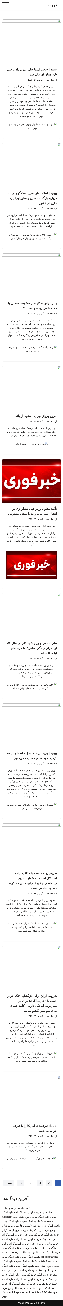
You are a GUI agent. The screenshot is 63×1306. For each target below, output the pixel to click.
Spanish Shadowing (47, 1261)
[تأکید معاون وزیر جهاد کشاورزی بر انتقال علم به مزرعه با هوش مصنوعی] (31, 481)
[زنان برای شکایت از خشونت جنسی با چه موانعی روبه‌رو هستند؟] (31, 275)
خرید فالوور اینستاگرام (28, 1212)
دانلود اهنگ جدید (51, 1212)
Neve (42, 1303)
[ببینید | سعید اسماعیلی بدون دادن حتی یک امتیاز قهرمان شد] (31, 41)
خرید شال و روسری (47, 1243)
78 (20, 1183)
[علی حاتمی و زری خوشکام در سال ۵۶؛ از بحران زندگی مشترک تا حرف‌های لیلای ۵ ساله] (31, 615)
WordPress (24, 1303)
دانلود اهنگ (8, 1239)
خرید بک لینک (36, 1230)
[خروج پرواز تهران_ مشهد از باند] (31, 388)
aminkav (50, 80)
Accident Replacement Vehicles (21, 1292)
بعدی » (8, 1183)
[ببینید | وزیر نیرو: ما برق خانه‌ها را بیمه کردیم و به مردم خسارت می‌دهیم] (31, 725)
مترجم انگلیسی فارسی (27, 1225)
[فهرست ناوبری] (5, 5)
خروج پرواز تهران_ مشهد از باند (36, 416)
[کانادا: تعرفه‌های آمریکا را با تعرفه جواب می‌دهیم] (31, 1098)
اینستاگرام (14, 1283)
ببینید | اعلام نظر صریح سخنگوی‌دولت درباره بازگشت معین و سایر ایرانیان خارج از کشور (32, 198)
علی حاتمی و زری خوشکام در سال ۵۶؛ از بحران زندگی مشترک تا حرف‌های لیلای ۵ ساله (31, 648)
